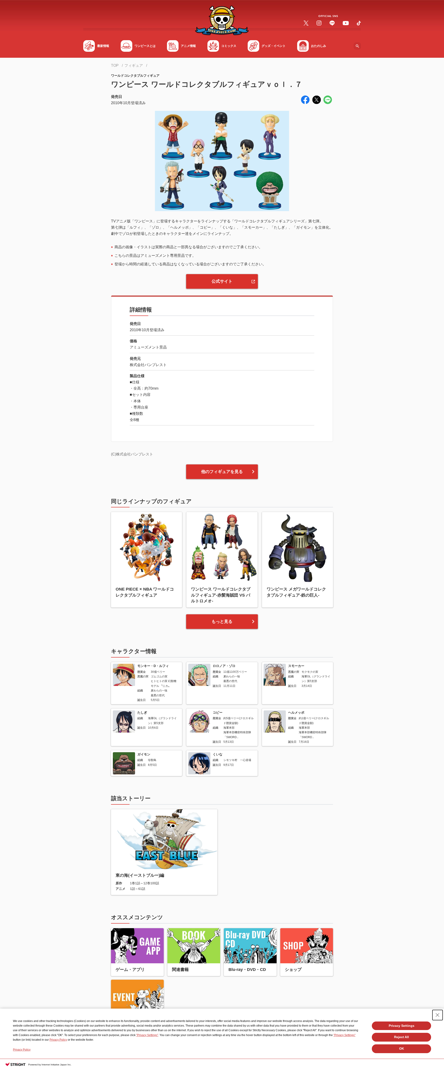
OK (401, 1048)
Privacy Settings (401, 1026)
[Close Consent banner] (437, 1015)
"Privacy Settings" (147, 1035)
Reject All (401, 1037)
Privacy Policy (58, 1039)
